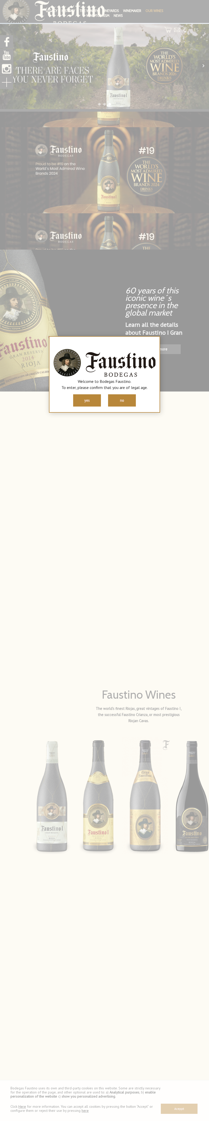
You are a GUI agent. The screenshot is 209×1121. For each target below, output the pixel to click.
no (122, 400)
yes (87, 400)
